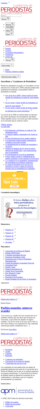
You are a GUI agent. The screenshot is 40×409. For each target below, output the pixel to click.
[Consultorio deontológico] (20, 220)
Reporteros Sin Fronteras (14, 277)
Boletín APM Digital (12, 253)
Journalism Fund (11, 265)
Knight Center (10, 267)
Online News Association (14, 271)
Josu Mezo (13, 329)
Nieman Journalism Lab (13, 269)
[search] (10, 24)
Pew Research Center (12, 273)
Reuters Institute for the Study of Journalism (20, 279)
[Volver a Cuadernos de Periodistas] (16, 13)
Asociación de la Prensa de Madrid (17, 251)
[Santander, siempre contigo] (14, 188)
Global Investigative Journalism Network (19, 263)
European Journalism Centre (15, 257)
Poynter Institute (11, 275)
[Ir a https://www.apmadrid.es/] (17, 394)
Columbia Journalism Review (15, 255)
